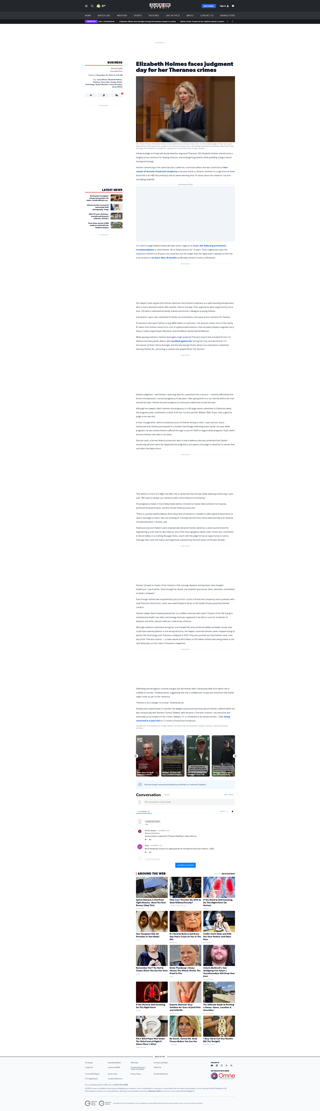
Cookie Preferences (115, 1079)
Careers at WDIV (114, 1067)
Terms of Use (112, 1074)
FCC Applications (91, 1079)
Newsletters (227, 15)
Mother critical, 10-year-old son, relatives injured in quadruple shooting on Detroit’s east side (180, 21)
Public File (157, 1067)
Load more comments (185, 865)
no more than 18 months (164, 257)
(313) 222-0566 (121, 1085)
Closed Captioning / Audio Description (138, 1068)
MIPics (190, 15)
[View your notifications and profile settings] (232, 811)
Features (154, 15)
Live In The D (173, 15)
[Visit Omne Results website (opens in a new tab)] (223, 1076)
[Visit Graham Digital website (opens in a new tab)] (105, 1103)
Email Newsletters (114, 1063)
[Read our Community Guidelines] (140, 785)
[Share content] (91, 95)
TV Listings (89, 1063)
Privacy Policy (136, 1074)
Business (115, 62)
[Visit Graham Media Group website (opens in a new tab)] (91, 1103)
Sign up (231, 794)
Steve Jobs (105, 82)
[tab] (144, 811)
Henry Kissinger (115, 84)
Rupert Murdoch (102, 84)
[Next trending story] (232, 21)
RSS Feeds (134, 1063)
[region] (185, 830)
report (231, 839)
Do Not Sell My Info (161, 1074)
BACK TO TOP (160, 1057)
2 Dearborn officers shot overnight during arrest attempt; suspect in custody (113, 21)
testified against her (181, 341)
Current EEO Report (92, 1074)
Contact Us (207, 15)
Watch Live (104, 15)
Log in (226, 794)
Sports (138, 15)
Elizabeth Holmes (115, 80)
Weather (122, 15)
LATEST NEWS (112, 190)
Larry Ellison (102, 80)
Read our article (154, 1091)
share (226, 839)
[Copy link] (104, 95)
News (88, 15)
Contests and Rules (161, 1063)
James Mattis (117, 87)
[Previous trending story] (228, 21)
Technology (89, 84)
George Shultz (116, 82)
